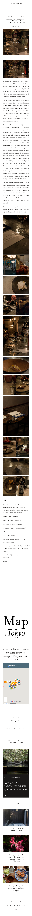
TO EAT (16, 16)
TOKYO (22, 16)
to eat (19, 728)
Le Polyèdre (16, 4)
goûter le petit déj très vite (17, 212)
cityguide (9, 728)
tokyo (23, 728)
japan (15, 728)
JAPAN (10, 16)
